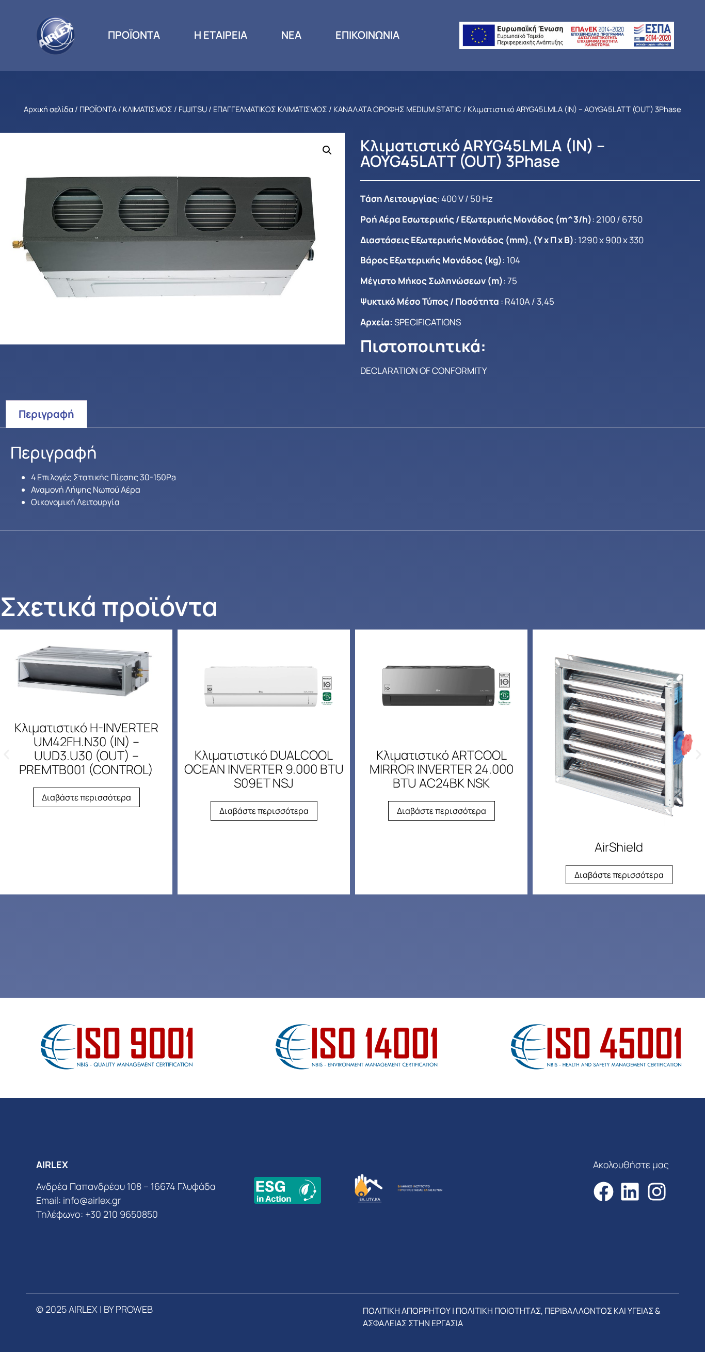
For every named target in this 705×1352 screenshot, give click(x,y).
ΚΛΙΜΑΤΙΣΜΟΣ (147, 109)
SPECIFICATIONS (427, 322)
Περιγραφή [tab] (46, 414)
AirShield (619, 846)
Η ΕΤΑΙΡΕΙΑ (220, 35)
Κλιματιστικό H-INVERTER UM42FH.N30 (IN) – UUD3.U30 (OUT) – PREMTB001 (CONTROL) (86, 748)
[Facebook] (603, 1192)
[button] (327, 150)
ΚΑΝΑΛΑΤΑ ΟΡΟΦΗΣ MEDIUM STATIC (397, 109)
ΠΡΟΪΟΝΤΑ (134, 35)
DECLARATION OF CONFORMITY (423, 370)
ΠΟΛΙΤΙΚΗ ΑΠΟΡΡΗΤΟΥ (407, 1310)
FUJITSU (193, 109)
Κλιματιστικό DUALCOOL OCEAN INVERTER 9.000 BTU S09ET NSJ (264, 768)
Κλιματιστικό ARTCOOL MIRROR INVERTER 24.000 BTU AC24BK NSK (442, 768)
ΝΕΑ (291, 35)
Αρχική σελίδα (48, 109)
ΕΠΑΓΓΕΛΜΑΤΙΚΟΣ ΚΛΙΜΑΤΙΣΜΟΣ (270, 109)
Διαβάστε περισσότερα (86, 797)
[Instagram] (657, 1192)
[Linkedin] (630, 1192)
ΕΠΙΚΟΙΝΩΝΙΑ (367, 35)
